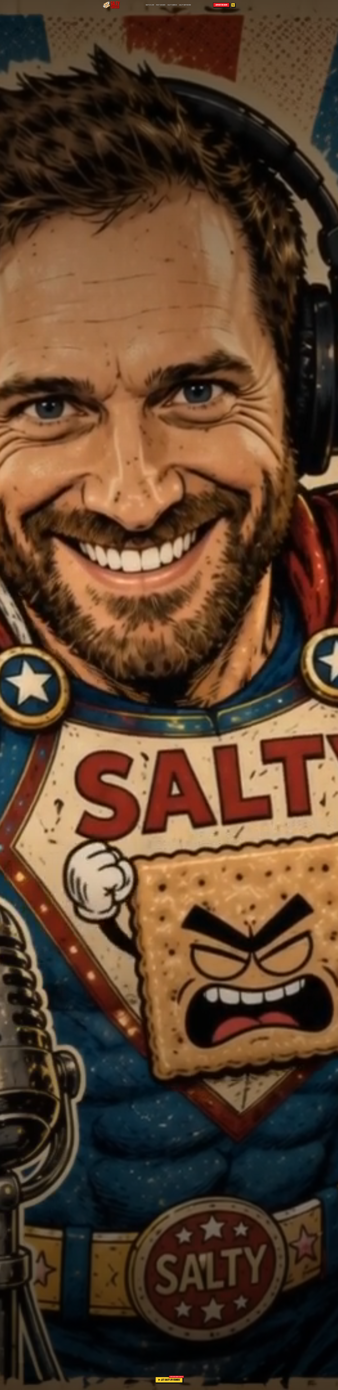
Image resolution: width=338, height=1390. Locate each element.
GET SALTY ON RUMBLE (170, 1379)
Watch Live (150, 5)
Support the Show (221, 5)
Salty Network (185, 5)
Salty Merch (172, 5)
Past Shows (160, 5)
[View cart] (233, 5)
